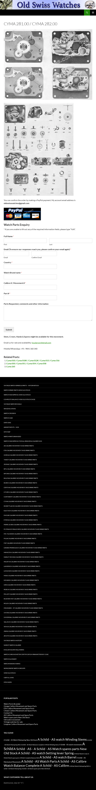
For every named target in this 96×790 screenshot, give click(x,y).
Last (50, 244)
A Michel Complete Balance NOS (29, 758)
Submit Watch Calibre (12, 645)
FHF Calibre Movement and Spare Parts (19, 543)
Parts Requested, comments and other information (26, 304)
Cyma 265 (10, 366)
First (5, 244)
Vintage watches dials (13, 404)
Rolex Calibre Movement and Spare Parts (20, 603)
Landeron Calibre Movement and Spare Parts (22, 566)
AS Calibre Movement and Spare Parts (19, 446)
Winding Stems (10, 409)
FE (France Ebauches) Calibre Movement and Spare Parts (26, 529)
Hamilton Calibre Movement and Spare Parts (22, 552)
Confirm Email (37, 257)
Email (6, 257)
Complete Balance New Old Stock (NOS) (19, 399)
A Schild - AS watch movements (70, 745)
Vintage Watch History (13, 640)
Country (8, 262)
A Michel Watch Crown (81, 754)
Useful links (9, 677)
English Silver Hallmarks (14, 650)
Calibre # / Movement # (15, 283)
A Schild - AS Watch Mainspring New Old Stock (20, 740)
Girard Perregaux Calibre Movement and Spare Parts (25, 548)
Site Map (7, 432)
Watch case (8, 418)
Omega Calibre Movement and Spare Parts (21, 455)
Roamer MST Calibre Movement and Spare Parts (23, 599)
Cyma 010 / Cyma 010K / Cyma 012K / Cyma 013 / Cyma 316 (32, 360)
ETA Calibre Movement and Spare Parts (19, 450)
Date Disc (7, 423)
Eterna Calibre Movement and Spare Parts (21, 520)
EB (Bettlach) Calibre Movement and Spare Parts (23, 506)
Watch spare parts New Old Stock (17, 390)
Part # (7, 293)
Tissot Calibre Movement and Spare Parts (20, 460)
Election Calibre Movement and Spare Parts (21, 511)
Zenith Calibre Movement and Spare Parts (20, 636)
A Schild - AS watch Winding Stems (62, 739)
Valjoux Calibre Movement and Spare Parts (21, 622)
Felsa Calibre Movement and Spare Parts (20, 538)
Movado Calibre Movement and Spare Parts (21, 580)
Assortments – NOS (11, 427)
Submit (9, 329)
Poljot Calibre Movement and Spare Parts (20, 594)
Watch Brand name (13, 272)
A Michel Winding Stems (51, 745)
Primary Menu (93, 13)
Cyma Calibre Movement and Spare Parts (20, 501)
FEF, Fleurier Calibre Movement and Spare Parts (23, 534)
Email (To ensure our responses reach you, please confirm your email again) (37, 249)
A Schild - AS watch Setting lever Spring (46, 753)
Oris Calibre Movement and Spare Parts (19, 585)
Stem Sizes (8, 682)
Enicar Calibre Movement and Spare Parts (20, 515)
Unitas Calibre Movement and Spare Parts (20, 613)
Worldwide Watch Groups (14, 668)
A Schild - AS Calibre (54, 765)
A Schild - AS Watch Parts (39, 761)
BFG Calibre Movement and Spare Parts (19, 469)
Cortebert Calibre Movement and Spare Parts (22, 497)
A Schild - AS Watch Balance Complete (32, 745)
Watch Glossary (10, 659)
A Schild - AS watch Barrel (58, 757)
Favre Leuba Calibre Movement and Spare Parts (22, 524)
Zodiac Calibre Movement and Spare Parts (21, 464)
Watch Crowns (10, 413)
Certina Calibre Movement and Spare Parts (21, 487)
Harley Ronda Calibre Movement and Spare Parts (23, 557)
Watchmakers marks (12, 664)
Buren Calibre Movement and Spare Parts (20, 483)
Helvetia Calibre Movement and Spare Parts (21, 562)
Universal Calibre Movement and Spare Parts (22, 617)
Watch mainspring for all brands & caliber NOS (23, 441)
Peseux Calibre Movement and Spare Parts (20, 589)
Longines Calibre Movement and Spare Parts (21, 571)
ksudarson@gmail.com (41, 342)
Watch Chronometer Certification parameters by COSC (26, 654)
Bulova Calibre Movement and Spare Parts (21, 478)
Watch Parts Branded (12, 436)
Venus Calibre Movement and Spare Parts (20, 626)
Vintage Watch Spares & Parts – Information (21, 385)
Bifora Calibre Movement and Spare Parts (21, 474)
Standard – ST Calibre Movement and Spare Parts (23, 608)
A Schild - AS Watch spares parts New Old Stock (36, 768)
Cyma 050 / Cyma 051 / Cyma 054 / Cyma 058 (26, 363)
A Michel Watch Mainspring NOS (79, 766)
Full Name (9, 236)
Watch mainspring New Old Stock (17, 395)
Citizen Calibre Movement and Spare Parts (21, 492)
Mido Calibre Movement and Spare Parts (20, 575)
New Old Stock (10, 673)
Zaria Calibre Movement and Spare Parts (20, 631)
